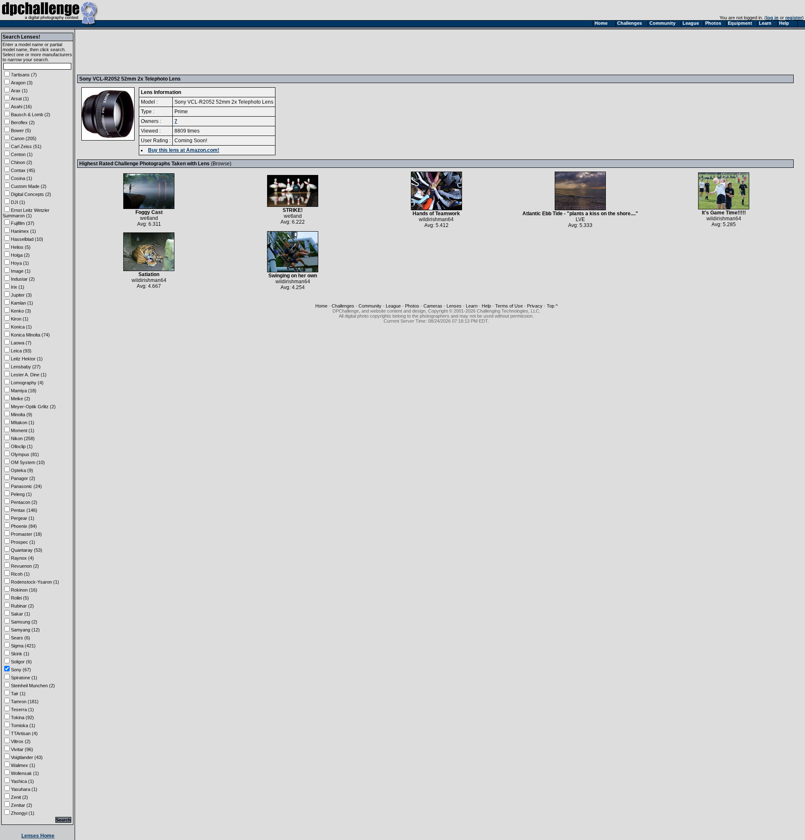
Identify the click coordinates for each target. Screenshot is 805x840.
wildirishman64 (436, 219)
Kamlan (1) (22, 302)
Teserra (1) (22, 709)
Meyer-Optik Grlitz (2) (33, 406)
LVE (580, 219)
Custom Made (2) (29, 186)
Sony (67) (21, 669)
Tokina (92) (22, 717)
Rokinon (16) (24, 589)
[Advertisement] (231, 51)
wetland (149, 218)
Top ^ (552, 305)
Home (321, 305)
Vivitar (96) (22, 749)
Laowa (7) (21, 342)
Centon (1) (22, 154)
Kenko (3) (21, 310)
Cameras (432, 305)
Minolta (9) (21, 414)
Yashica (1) (22, 781)
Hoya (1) (20, 263)
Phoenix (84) (24, 526)
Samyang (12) (25, 629)
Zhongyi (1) (22, 813)
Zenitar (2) (21, 805)
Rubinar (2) (22, 605)
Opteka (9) (22, 470)
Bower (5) (21, 130)
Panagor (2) (23, 478)
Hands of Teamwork (436, 214)
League (393, 305)
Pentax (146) (24, 510)
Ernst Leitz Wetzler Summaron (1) (26, 213)
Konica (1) (21, 326)
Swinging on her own (292, 276)
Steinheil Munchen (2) (33, 685)
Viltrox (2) (21, 741)
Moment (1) (22, 430)
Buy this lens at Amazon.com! (183, 150)
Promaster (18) (26, 534)
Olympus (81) (25, 454)
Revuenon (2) (25, 566)
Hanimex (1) (23, 231)
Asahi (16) (21, 106)
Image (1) (21, 271)
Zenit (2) (19, 797)
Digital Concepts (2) (31, 194)
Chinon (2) (21, 162)
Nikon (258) (23, 438)
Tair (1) (18, 693)
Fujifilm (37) (22, 223)
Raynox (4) (22, 558)
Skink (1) (20, 653)
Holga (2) (20, 255)
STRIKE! (293, 210)
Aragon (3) (22, 82)
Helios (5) (21, 247)
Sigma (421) (23, 645)
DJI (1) (18, 202)
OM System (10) (28, 462)
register (793, 17)
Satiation (148, 274)
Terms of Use (509, 305)
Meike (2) (20, 398)
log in (772, 17)
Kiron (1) (20, 318)
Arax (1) (19, 90)
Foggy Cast (149, 212)
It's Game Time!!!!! (724, 213)
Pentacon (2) (24, 502)
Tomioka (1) (23, 725)
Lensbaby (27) (26, 366)
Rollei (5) (20, 597)
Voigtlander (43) (27, 757)
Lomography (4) (27, 382)
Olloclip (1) (22, 446)
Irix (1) (17, 287)
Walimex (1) (23, 765)
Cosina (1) (21, 178)
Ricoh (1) (20, 574)
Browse (221, 164)
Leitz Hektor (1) (27, 358)
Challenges (343, 305)
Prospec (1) (23, 542)
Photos (412, 305)
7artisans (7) (24, 74)
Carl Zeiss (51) (26, 146)
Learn (472, 305)
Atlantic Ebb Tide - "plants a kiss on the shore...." (580, 214)
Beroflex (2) (23, 122)
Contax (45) (23, 170)
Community (370, 305)
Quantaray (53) (26, 550)
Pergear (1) (22, 518)
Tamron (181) (25, 701)
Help (486, 305)
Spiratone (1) (24, 677)
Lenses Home (38, 836)
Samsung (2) (24, 621)
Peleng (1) (21, 494)
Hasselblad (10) (27, 239)
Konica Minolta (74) (30, 334)
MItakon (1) (22, 422)
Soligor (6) (21, 661)
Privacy (535, 305)
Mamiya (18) (23, 390)
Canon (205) (23, 138)
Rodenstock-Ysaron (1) (35, 581)
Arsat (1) (20, 98)
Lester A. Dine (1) (29, 374)
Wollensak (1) (25, 773)
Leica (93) (21, 350)
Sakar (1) (20, 613)
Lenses (454, 305)
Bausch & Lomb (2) (30, 114)
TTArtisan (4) (24, 733)
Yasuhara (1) (24, 789)
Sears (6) (20, 637)
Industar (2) (23, 279)
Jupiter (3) (21, 294)
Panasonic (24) (26, 486)
